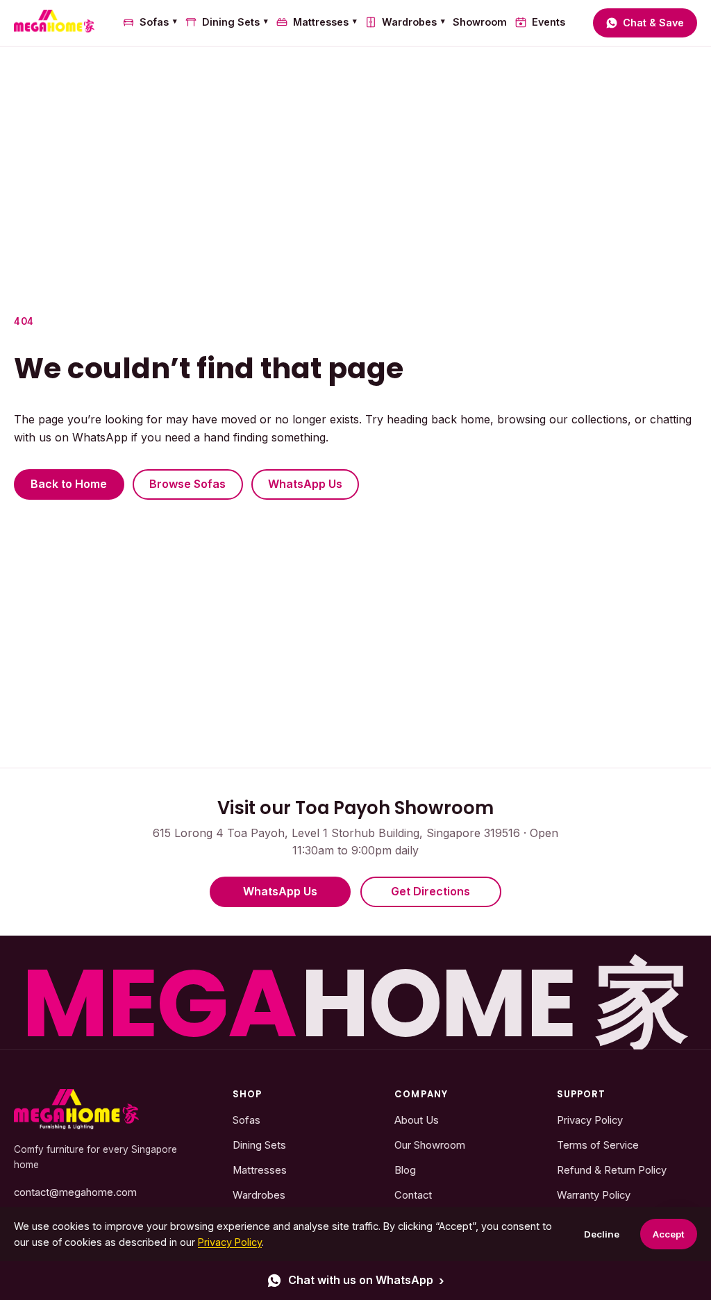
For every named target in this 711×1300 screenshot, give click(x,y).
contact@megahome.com (75, 1192)
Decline (601, 1234)
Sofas (158, 22)
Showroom (480, 22)
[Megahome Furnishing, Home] (54, 23)
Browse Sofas (187, 484)
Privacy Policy (590, 1120)
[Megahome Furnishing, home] (76, 1109)
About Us (416, 1120)
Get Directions (430, 891)
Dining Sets (235, 22)
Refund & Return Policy (612, 1170)
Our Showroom (429, 1145)
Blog (405, 1170)
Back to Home (69, 484)
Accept (669, 1234)
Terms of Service (598, 1145)
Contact (413, 1195)
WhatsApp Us (305, 484)
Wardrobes (413, 22)
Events (548, 22)
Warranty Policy (593, 1195)
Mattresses (325, 22)
